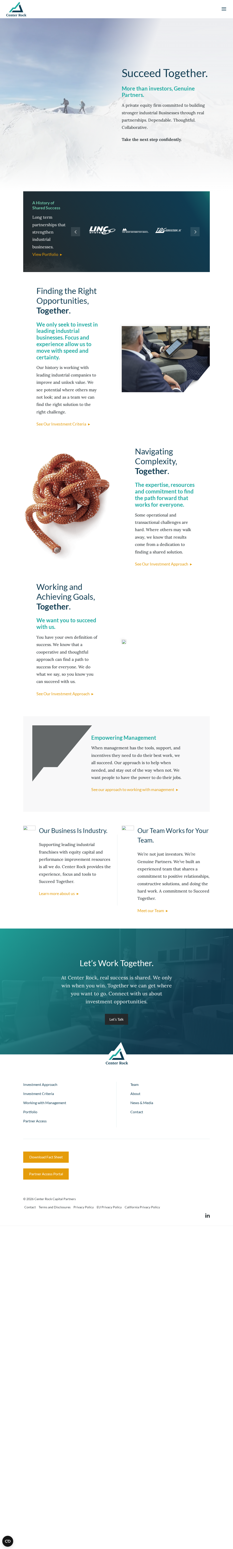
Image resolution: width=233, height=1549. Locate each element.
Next (195, 231)
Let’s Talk (116, 1019)
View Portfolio (45, 254)
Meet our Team (150, 910)
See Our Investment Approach (161, 563)
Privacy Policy (83, 1207)
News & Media (141, 1102)
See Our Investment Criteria (61, 423)
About (135, 1093)
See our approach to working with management (132, 789)
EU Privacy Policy (109, 1207)
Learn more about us (57, 893)
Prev (75, 231)
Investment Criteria (38, 1093)
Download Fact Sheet (46, 1157)
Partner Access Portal (46, 1174)
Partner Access (35, 1121)
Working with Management (44, 1102)
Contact (136, 1112)
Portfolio (30, 1112)
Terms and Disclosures (55, 1207)
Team (134, 1084)
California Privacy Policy (142, 1207)
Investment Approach (40, 1084)
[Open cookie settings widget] (7, 1541)
